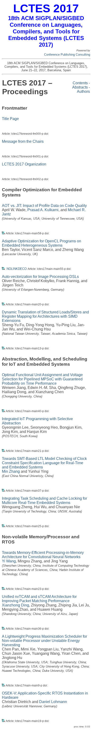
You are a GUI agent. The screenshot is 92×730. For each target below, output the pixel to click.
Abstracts (80, 87)
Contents (80, 83)
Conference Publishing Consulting (67, 54)
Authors (83, 91)
